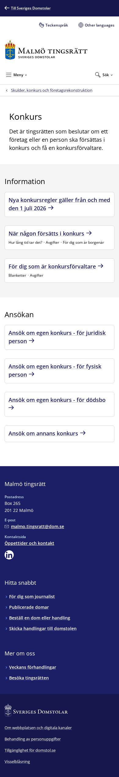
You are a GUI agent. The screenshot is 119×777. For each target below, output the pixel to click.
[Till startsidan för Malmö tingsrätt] (46, 50)
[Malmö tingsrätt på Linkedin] (9, 554)
